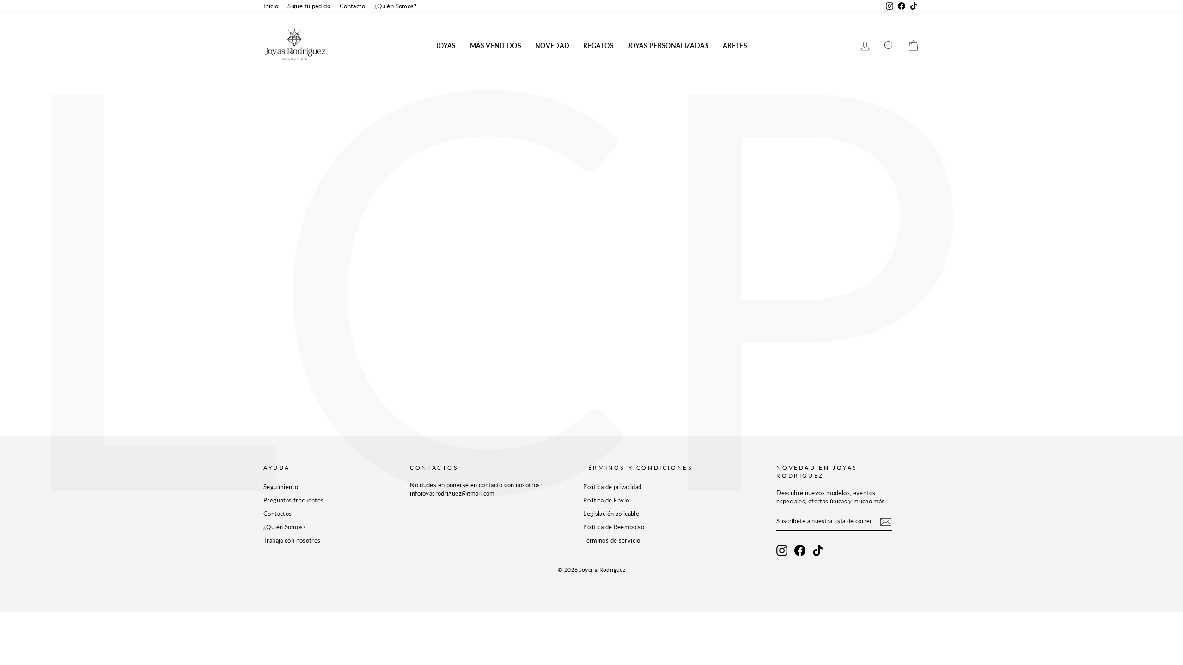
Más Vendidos (495, 45)
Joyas (446, 45)
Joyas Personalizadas (668, 45)
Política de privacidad (612, 486)
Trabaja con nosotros (292, 540)
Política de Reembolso (613, 527)
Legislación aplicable (611, 513)
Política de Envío (606, 500)
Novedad (552, 45)
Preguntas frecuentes (293, 500)
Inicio (270, 6)
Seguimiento (280, 486)
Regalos (598, 45)
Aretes (735, 45)
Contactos (277, 513)
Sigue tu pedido (308, 6)
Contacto (352, 6)
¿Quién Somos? (395, 6)
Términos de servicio (611, 540)
